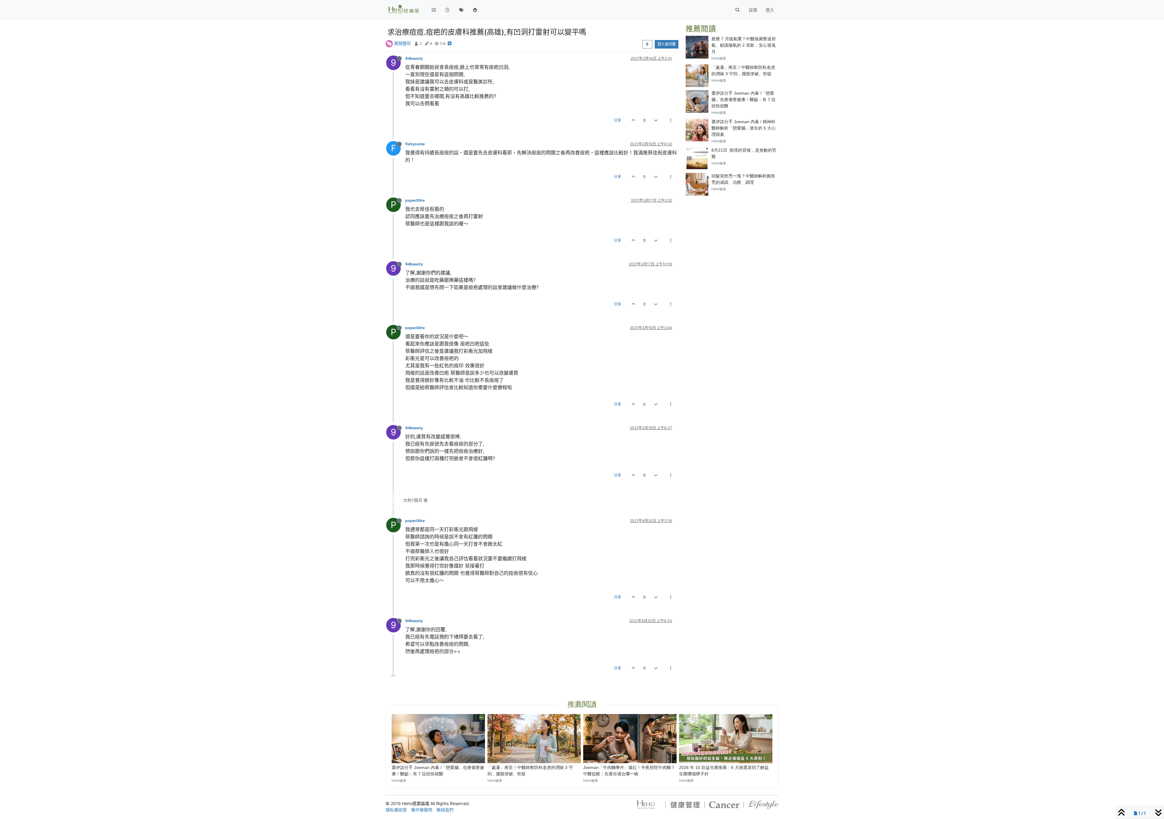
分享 (617, 120)
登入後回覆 (666, 44)
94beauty (414, 58)
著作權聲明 (421, 809)
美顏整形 (402, 43)
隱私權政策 (396, 809)
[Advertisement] (732, 238)
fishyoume (415, 144)
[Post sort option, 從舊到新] (647, 44)
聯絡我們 (444, 809)
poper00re (415, 200)
